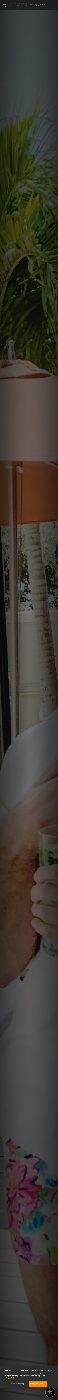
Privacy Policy (11, 1378)
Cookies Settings (18, 1383)
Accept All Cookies (37, 1383)
